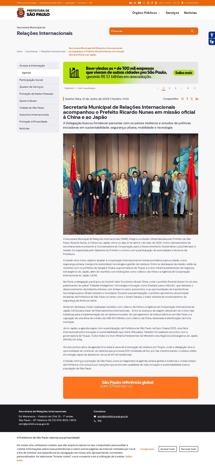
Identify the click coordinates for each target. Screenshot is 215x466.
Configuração (147, 449)
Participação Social (31, 80)
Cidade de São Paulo (32, 107)
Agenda (26, 72)
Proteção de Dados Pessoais (36, 93)
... (182, 88)
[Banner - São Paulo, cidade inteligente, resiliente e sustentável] (130, 387)
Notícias (24, 128)
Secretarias (32, 51)
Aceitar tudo (168, 449)
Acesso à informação (27, 3)
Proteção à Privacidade (33, 121)
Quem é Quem (28, 100)
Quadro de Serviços (31, 86)
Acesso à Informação (32, 65)
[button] (195, 88)
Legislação (70, 3)
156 (90, 3)
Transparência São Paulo (50, 3)
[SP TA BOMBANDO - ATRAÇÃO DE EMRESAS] (130, 72)
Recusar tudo (188, 449)
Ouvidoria (81, 3)
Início (20, 51)
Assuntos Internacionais (34, 114)
